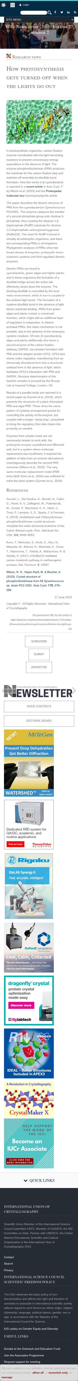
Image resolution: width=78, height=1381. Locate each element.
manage (7, 1377)
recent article (34, 186)
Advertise (39, 667)
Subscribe (39, 641)
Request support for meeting (22, 1361)
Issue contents (39, 706)
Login (26, 4)
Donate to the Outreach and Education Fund (32, 1348)
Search (8, 1263)
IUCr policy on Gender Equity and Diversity (31, 1328)
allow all (38, 1372)
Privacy (8, 1270)
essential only (58, 1372)
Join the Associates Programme (24, 1355)
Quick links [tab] (42, 1180)
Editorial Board (39, 720)
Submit (39, 654)
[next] (74, 691)
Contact (9, 1257)
